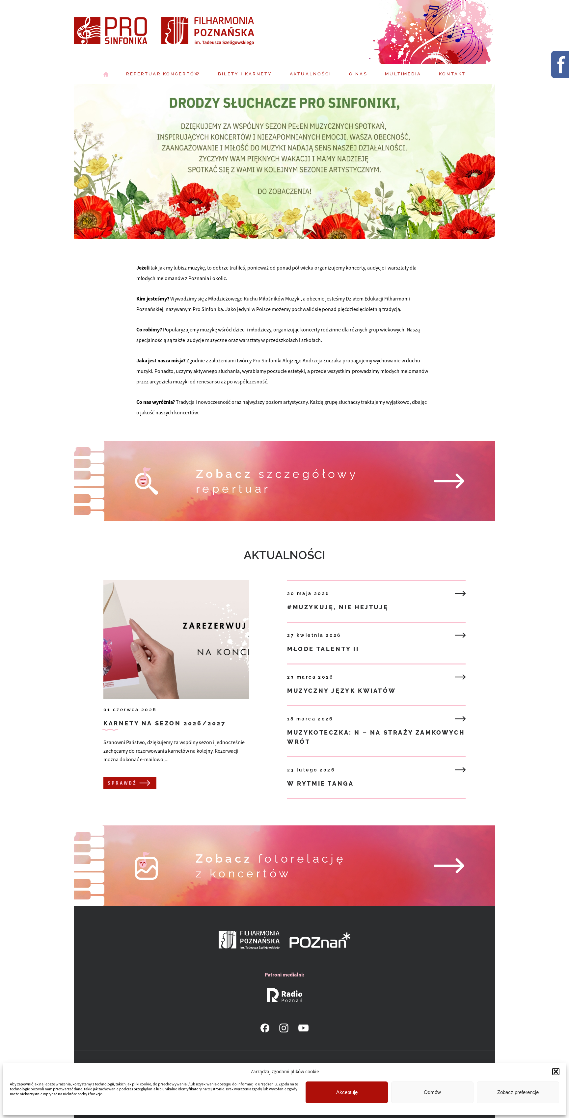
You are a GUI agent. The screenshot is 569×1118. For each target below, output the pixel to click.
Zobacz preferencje (518, 1092)
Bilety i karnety (245, 73)
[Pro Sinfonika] (165, 32)
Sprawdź (122, 783)
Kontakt (452, 73)
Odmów (432, 1092)
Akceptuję (347, 1092)
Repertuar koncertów (163, 73)
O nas (358, 73)
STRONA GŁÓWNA (105, 74)
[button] (556, 1071)
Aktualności (310, 73)
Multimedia (403, 73)
